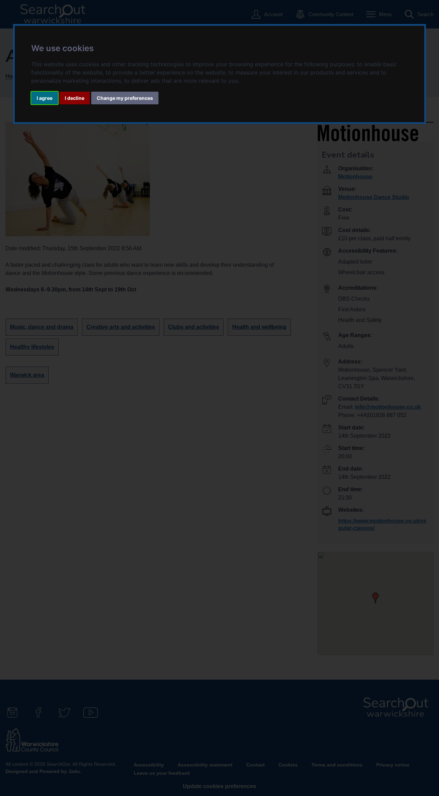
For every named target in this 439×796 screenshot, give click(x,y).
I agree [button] (44, 98)
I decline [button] (74, 98)
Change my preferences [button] (125, 98)
